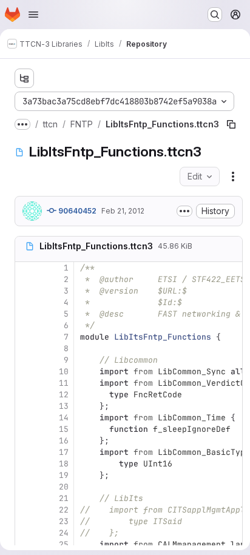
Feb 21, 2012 (122, 210)
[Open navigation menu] (33, 14)
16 (64, 441)
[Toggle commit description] (184, 211)
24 (64, 533)
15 (64, 429)
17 (64, 452)
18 (64, 464)
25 (64, 544)
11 (64, 383)
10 (64, 371)
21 (64, 498)
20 (64, 487)
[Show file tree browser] (24, 78)
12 (64, 394)
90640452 (76, 210)
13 (64, 406)
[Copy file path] (231, 124)
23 (64, 521)
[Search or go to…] (215, 14)
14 (64, 417)
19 (64, 475)
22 (64, 510)
